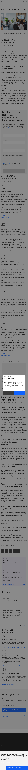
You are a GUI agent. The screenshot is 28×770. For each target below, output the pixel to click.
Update (16, 392)
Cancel (5, 392)
